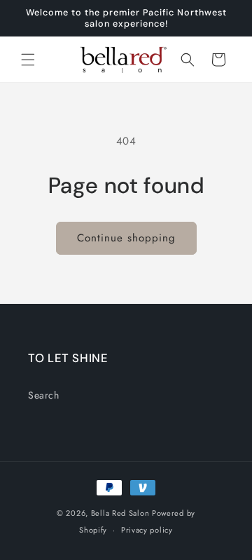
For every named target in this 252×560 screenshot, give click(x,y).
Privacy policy (147, 529)
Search (43, 395)
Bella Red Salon (120, 513)
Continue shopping (126, 238)
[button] (28, 59)
